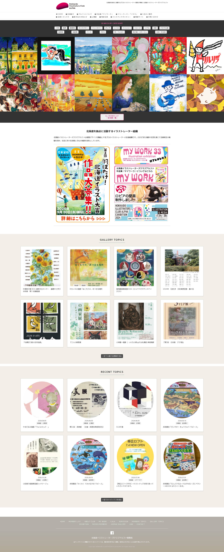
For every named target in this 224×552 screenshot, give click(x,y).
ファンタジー (96, 28)
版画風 (60, 32)
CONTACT (141, 524)
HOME (60, 14)
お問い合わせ (153, 17)
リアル (147, 28)
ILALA (112, 521)
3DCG (103, 32)
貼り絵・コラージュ (140, 32)
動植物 (72, 28)
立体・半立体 (161, 32)
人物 (57, 28)
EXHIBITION (84, 524)
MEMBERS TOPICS (139, 521)
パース (89, 32)
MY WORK (103, 521)
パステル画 (164, 28)
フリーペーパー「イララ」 (128, 14)
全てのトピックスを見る (113, 500)
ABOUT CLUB (90, 521)
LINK (131, 524)
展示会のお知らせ (80, 17)
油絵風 (75, 32)
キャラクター (83, 28)
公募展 (94, 17)
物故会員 (104, 17)
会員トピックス (63, 17)
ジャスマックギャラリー (121, 17)
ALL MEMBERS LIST (112, 117)
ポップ (107, 28)
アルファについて (85, 14)
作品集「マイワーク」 (104, 14)
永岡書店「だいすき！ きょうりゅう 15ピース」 (181, 427)
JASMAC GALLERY (118, 524)
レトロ (116, 28)
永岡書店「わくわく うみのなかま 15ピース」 (87, 484)
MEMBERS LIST (75, 521)
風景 (64, 28)
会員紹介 (70, 14)
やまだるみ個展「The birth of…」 (36, 427)
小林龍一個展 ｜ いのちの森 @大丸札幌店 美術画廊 (135, 342)
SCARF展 (119, 427)
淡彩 (155, 28)
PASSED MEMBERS (99, 524)
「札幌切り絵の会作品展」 (33, 342)
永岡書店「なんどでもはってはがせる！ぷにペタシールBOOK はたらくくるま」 (182, 485)
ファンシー (126, 28)
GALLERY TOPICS (157, 521)
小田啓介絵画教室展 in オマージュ (35, 484)
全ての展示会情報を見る (113, 356)
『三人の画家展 (75, 342)
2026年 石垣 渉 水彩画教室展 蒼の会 (178, 289)
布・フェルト (119, 32)
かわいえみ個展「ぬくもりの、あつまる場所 (86, 289)
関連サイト (139, 17)
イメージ (138, 28)
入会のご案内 (147, 14)
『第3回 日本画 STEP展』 (173, 342)
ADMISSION (123, 521)
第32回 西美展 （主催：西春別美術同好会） (87, 427)
